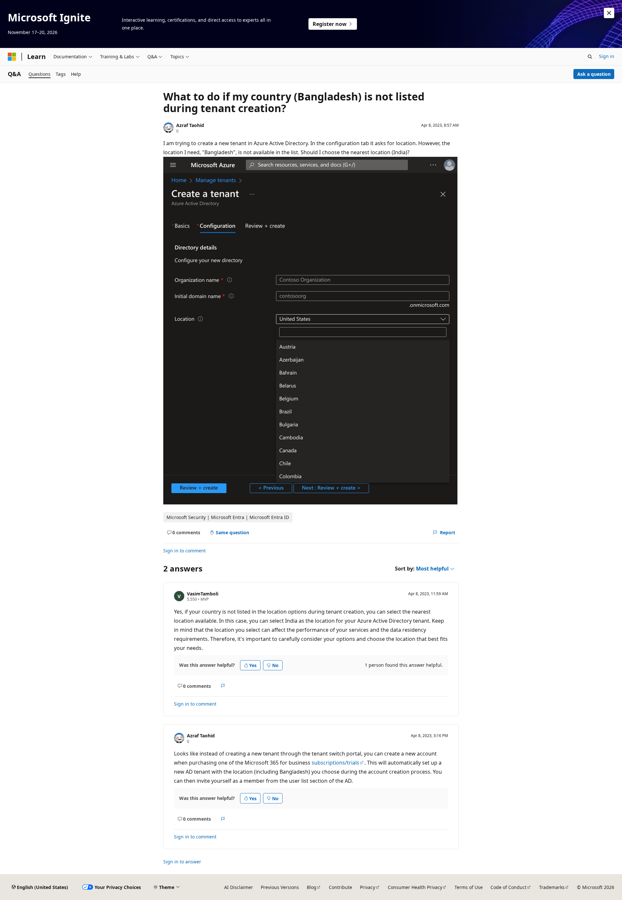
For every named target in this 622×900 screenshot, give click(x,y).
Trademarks (552, 887)
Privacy (367, 887)
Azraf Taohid (190, 125)
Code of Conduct (508, 887)
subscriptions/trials (335, 762)
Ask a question (594, 74)
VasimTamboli (202, 594)
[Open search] (589, 57)
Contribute (340, 887)
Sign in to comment (184, 551)
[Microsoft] (12, 56)
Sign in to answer (182, 862)
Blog (312, 887)
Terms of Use (469, 887)
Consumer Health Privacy (415, 887)
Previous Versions (280, 887)
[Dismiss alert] (609, 13)
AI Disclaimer (238, 887)
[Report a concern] (223, 686)
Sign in (606, 56)
